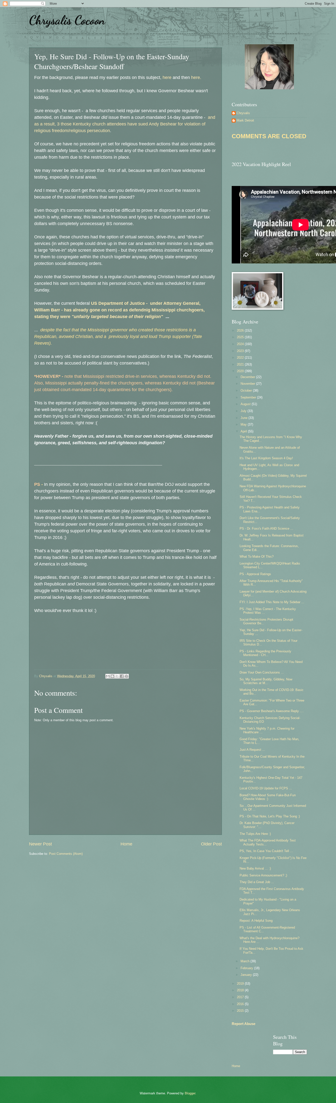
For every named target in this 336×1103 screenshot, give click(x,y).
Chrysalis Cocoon (67, 20)
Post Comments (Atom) (66, 854)
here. (196, 77)
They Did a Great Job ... (257, 882)
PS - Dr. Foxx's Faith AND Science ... (266, 528)
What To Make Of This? (257, 556)
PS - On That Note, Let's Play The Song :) (270, 816)
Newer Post (40, 844)
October (247, 390)
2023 (241, 351)
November (248, 383)
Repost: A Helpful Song (256, 920)
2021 (241, 364)
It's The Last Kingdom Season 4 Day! (266, 458)
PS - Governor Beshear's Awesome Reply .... (272, 711)
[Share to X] (117, 676)
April (244, 431)
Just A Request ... (252, 749)
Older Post (211, 844)
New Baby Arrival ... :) (255, 868)
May (244, 424)
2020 (241, 371)
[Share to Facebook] (121, 676)
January (247, 975)
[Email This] (107, 676)
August (246, 404)
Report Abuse (243, 1024)
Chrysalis (243, 113)
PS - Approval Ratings (255, 574)
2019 (241, 983)
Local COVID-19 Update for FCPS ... (266, 788)
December (248, 377)
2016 (241, 1004)
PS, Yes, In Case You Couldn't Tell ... (266, 851)
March (245, 961)
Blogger (190, 1093)
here (167, 77)
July (244, 411)
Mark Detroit (245, 120)
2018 (241, 990)
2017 (241, 997)
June (244, 418)
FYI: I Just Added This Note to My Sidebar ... (272, 602)
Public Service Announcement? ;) (263, 875)
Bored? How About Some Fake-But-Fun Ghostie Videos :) (268, 797)
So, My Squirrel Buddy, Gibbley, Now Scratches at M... (266, 681)
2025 (241, 337)
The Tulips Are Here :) (255, 834)
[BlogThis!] (112, 676)
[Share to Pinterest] (126, 676)
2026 (241, 330)
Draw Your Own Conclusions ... (262, 672)
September (249, 397)
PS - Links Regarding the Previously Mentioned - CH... (265, 653)
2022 (241, 357)
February (247, 968)
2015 (241, 1010)
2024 (241, 344)
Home (126, 844)
